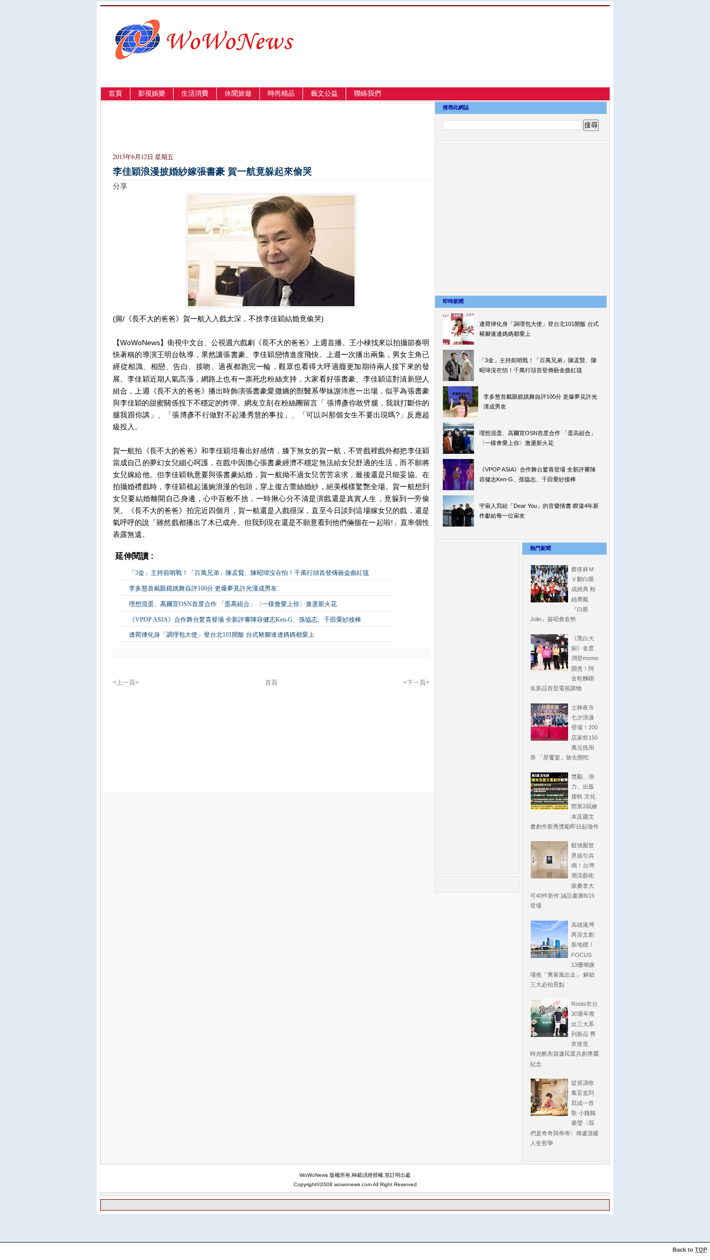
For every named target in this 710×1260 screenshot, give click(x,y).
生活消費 (194, 93)
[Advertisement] (497, 59)
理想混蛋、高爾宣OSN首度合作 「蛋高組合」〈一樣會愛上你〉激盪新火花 (233, 604)
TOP (701, 1249)
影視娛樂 (151, 93)
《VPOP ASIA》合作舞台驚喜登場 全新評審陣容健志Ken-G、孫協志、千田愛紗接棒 (245, 619)
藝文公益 (324, 93)
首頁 (115, 93)
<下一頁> (416, 682)
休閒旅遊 (238, 93)
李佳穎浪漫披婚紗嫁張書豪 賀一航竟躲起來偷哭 (212, 171)
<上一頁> (126, 682)
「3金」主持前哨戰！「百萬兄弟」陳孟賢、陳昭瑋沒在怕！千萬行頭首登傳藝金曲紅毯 (249, 572)
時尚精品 (281, 93)
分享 (120, 186)
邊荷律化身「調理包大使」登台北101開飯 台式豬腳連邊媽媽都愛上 (221, 634)
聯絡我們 (367, 93)
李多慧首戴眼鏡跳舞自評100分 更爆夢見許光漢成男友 (203, 588)
